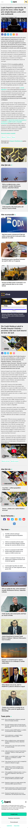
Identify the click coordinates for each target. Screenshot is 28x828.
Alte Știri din (6, 165)
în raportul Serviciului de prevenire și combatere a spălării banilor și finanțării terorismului (13, 121)
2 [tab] (12, 322)
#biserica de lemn (6, 461)
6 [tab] (17, 322)
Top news (5, 529)
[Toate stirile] (4, 2)
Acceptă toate (14, 814)
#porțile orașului (15, 461)
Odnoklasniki (14, 34)
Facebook (2, 34)
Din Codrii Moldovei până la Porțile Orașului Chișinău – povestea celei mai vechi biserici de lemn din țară (14, 329)
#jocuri (13, 137)
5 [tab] (16, 322)
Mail (17, 34)
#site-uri (9, 137)
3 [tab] (13, 322)
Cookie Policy (9, 825)
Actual (11, 17)
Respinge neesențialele (14, 818)
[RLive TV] (6, 295)
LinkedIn (5, 34)
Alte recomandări (7, 214)
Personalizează (14, 822)
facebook (4, 519)
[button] (26, 802)
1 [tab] (10, 322)
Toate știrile (5, 716)
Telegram (11, 34)
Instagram (8, 519)
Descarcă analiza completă (8, 133)
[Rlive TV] (25, 2)
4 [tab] (14, 322)
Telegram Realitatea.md (16, 141)
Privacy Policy (16, 825)
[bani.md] (14, 2)
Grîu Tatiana (16, 335)
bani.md (15, 17)
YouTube (24, 519)
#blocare (4, 137)
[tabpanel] (14, 308)
